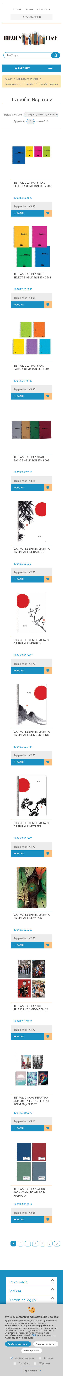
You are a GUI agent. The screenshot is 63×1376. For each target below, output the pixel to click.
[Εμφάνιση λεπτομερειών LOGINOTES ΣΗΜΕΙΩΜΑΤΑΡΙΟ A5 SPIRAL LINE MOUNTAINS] (31, 704)
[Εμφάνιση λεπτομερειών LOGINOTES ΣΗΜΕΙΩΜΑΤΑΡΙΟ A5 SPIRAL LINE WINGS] (31, 887)
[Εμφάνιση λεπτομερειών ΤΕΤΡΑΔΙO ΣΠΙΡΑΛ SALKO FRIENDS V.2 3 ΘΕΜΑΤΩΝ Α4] (31, 978)
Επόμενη (49, 1243)
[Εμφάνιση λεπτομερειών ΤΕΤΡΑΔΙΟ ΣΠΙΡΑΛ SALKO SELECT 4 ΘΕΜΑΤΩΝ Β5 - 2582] (31, 155)
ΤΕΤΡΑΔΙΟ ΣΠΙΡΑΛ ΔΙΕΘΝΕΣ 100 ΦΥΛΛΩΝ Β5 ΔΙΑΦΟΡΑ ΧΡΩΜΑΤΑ (31, 1192)
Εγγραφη (17, 9)
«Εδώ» (34, 1335)
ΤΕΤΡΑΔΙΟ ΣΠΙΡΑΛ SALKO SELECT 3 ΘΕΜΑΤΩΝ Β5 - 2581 (32, 275)
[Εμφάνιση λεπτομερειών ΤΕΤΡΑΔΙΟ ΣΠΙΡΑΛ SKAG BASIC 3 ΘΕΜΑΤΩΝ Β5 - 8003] (31, 430)
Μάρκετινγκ (44, 1363)
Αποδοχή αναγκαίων (18, 1344)
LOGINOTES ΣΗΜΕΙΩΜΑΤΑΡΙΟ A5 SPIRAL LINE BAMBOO (32, 550)
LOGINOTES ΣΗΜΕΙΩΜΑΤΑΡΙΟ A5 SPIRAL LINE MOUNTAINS (32, 733)
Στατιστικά (49, 1358)
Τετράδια (29, 84)
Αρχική (8, 79)
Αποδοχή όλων (31, 1350)
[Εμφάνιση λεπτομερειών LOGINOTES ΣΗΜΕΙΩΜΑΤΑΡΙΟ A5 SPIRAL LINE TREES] (31, 795)
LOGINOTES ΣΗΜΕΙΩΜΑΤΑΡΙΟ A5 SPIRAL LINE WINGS (32, 916)
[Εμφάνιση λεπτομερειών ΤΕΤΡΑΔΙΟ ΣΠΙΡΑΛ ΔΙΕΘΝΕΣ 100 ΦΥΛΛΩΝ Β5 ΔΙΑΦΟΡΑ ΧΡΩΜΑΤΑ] (31, 1161)
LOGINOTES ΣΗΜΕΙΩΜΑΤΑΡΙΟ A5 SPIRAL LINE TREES (32, 824)
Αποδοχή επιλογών (46, 1344)
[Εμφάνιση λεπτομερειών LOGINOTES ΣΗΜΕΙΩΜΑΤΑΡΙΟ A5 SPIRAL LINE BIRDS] (31, 612)
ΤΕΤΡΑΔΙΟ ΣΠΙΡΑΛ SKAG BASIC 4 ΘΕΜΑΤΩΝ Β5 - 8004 (31, 367)
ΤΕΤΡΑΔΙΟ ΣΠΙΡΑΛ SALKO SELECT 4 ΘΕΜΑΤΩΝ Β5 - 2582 (32, 184)
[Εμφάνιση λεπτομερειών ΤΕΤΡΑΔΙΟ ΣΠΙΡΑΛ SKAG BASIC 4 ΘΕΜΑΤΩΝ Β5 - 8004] (31, 338)
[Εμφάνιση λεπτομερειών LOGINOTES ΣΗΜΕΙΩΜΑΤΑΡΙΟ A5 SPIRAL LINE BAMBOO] (31, 521)
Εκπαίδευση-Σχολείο (27, 79)
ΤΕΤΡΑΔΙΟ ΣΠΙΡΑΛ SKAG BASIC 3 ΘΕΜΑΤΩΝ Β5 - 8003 (31, 458)
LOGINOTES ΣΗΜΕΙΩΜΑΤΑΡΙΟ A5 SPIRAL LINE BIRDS (32, 641)
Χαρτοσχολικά (12, 84)
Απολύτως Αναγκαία (25, 1358)
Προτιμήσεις (24, 1363)
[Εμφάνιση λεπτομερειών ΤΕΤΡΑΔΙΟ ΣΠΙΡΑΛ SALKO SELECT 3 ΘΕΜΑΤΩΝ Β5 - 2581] (31, 247)
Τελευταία (57, 1243)
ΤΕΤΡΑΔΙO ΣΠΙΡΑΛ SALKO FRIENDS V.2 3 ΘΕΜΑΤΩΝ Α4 (31, 1007)
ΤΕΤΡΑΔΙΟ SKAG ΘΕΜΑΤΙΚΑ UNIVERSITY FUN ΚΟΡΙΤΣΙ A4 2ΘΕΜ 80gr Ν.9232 (31, 1101)
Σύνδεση (29, 9)
